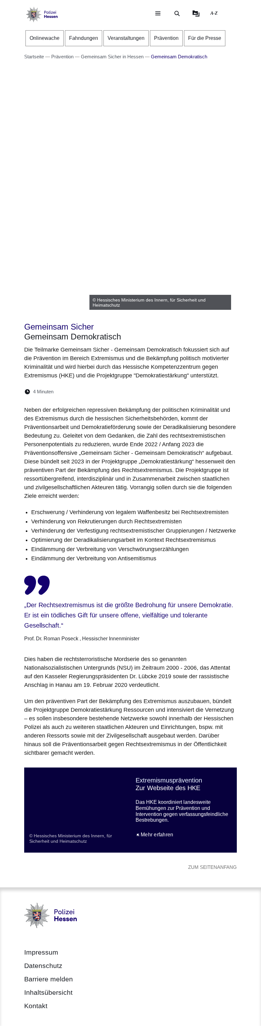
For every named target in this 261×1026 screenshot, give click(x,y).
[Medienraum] (196, 13)
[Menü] (158, 13)
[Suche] (177, 13)
